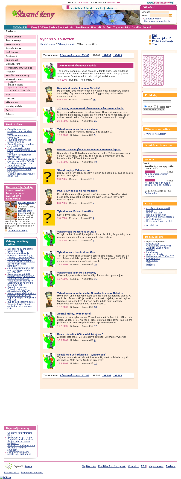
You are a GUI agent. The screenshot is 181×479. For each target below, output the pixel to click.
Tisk (154, 44)
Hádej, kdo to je (154, 213)
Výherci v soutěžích (156, 134)
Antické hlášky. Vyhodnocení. (74, 313)
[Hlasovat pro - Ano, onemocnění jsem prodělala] (155, 172)
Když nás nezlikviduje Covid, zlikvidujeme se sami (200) (21, 150)
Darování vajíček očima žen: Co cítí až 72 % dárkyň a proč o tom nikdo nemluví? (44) (21, 262)
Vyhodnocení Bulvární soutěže (75, 211)
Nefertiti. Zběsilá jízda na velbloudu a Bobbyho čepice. (89, 149)
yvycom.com (152, 244)
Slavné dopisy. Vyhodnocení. (74, 170)
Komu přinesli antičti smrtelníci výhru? (80, 334)
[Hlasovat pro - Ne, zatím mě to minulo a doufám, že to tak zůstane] (155, 181)
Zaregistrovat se (152, 19)
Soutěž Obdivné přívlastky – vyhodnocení (81, 354)
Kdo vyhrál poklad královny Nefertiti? (78, 88)
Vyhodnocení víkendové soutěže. (76, 252)
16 (95, 279)
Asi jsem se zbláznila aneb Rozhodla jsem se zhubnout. (21, 448)
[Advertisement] (21, 368)
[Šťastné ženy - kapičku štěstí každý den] (33, 14)
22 (95, 363)
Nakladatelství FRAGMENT (160, 256)
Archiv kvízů (152, 225)
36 (94, 99)
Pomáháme (152, 261)
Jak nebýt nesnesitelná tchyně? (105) (19, 156)
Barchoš (150, 265)
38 (95, 307)
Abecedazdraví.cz (155, 254)
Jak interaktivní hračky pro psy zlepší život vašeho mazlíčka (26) (20, 270)
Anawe (28, 466)
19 (95, 162)
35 (95, 121)
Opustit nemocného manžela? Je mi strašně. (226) (19, 131)
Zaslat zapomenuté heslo (157, 21)
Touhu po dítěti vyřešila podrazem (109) (19, 141)
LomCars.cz (152, 252)
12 (95, 326)
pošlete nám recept (18, 230)
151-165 (84, 55)
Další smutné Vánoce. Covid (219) (18, 137)
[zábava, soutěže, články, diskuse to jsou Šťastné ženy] (160, 2)
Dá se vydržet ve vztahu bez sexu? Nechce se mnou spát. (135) (21, 169)
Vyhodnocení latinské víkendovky (76, 272)
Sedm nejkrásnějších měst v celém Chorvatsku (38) (21, 294)
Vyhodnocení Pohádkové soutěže (76, 231)
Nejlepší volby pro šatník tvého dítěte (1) (20, 250)
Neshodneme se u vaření (20, 437)
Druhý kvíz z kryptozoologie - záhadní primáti (161, 218)
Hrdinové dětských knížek (159, 221)
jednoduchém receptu (25, 212)
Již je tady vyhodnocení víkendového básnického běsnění (90, 108)
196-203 (117, 55)
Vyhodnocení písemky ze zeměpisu (77, 129)
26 (95, 264)
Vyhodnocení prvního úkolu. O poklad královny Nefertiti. (90, 293)
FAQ (154, 35)
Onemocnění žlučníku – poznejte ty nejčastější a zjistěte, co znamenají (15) (20, 255)
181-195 (106, 55)
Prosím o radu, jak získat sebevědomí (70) (20, 164)
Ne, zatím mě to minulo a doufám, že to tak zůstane (158, 184)
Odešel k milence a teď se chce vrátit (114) (20, 145)
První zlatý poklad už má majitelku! (77, 190)
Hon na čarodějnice (156, 215)
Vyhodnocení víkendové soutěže (77, 65)
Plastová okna (11, 472)
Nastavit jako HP (161, 38)
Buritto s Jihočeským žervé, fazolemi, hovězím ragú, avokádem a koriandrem (19, 193)
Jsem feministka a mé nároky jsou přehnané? (19, 453)
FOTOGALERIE (20, 27)
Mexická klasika (26, 202)
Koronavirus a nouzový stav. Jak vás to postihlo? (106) (21, 160)
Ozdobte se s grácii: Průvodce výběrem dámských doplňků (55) (19, 289)
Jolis (148, 263)
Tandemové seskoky (32, 472)
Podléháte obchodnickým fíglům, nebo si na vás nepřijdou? (20, 441)
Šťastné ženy (164, 107)
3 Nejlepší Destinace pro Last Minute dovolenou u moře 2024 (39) (20, 283)
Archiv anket (151, 193)
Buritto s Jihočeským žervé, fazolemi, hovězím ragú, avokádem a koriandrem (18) (21, 305)
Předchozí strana (70, 55)
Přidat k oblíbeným (163, 41)
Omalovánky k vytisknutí (158, 246)
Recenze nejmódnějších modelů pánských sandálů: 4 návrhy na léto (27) (21, 276)
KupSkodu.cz (153, 258)
